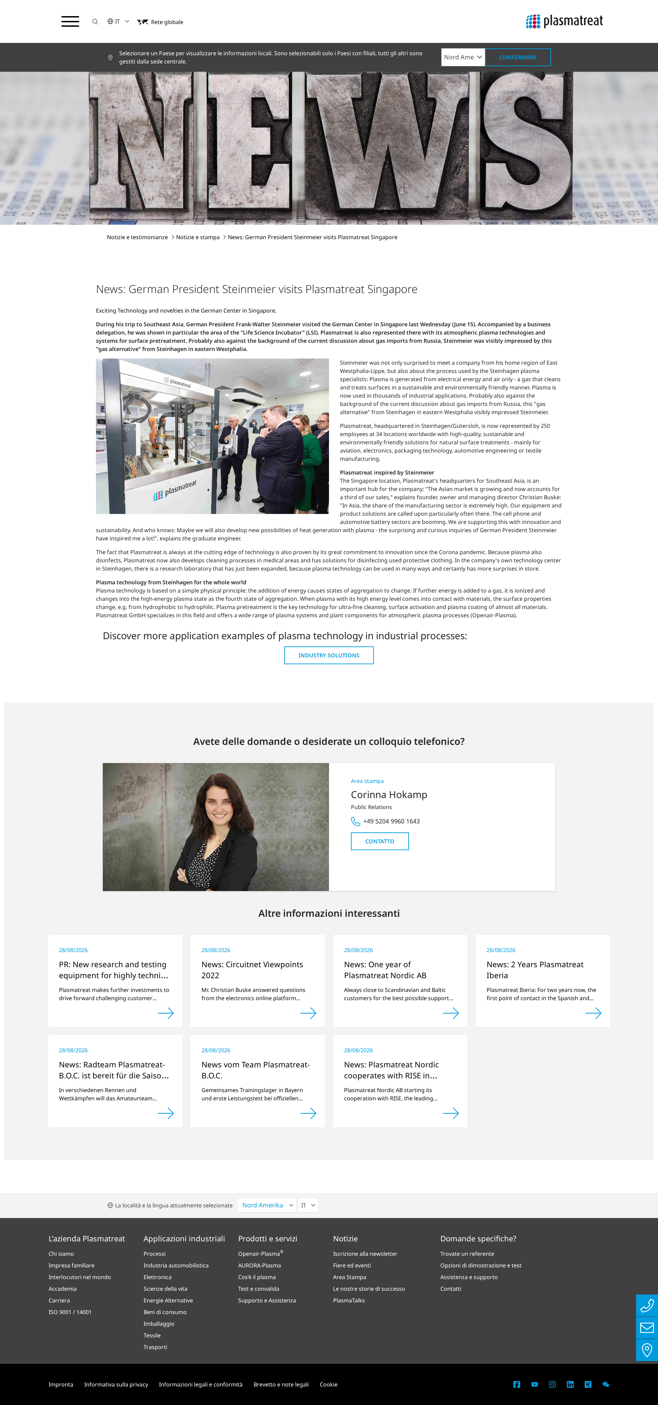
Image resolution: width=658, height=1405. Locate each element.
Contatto (379, 841)
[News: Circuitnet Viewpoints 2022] (308, 1013)
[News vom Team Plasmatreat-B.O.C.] (308, 1113)
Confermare (518, 57)
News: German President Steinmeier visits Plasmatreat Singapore (313, 237)
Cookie (329, 1384)
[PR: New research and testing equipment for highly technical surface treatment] (166, 1013)
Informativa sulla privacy (116, 1384)
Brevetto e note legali (281, 1384)
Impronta (61, 1384)
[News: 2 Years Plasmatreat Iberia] (593, 1013)
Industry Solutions (329, 655)
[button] (95, 21)
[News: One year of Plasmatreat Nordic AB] (451, 1013)
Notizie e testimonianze (138, 237)
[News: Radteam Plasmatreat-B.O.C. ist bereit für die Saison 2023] (166, 1113)
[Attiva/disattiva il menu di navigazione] (70, 21)
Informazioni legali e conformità (201, 1384)
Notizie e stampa (198, 237)
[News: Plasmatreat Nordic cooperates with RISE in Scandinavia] (451, 1113)
